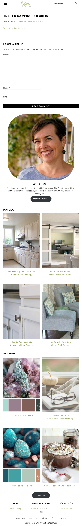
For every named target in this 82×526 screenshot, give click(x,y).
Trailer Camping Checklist (14, 28)
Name (6, 88)
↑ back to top (41, 495)
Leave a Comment (35, 21)
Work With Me (67, 509)
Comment (8, 54)
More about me (40, 199)
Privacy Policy (15, 509)
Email (6, 97)
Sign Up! (34, 509)
